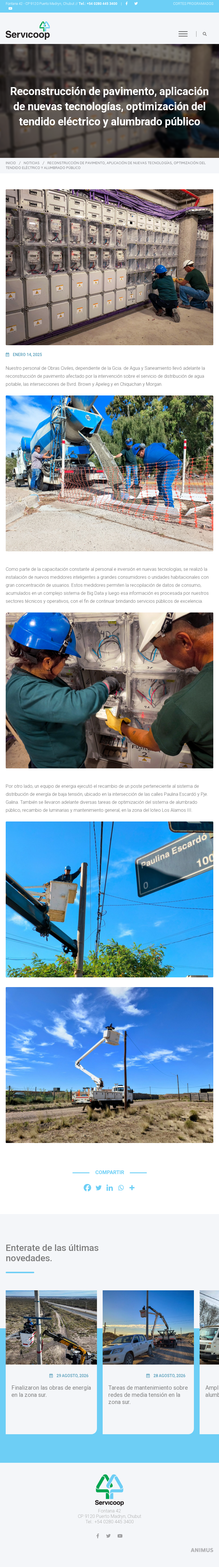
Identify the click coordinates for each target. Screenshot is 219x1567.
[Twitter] (99, 1188)
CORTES (193, 4)
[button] (204, 34)
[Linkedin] (110, 1188)
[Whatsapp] (121, 1188)
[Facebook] (87, 1188)
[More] (132, 1188)
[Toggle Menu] (183, 34)
